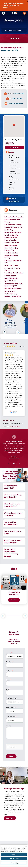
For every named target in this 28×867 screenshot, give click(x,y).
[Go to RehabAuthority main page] (14, 20)
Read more (15, 600)
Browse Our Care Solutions (13, 30)
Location (8, 653)
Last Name (9, 671)
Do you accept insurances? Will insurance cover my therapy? (11, 552)
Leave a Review (15, 426)
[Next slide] (19, 463)
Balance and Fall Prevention (13, 217)
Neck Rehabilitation (11, 253)
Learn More (9, 818)
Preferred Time (10, 717)
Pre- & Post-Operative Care (13, 273)
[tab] (13, 463)
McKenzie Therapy (10, 245)
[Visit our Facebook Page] (16, 50)
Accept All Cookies (13, 858)
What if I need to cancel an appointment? (12, 541)
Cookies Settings (14, 863)
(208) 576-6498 (17, 98)
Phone (8, 680)
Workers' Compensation (12, 296)
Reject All (14, 854)
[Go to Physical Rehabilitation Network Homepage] (16, 13)
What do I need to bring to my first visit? (12, 496)
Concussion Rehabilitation (13, 227)
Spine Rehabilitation (11, 278)
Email (7, 689)
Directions (16, 147)
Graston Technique (10, 240)
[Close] (26, 846)
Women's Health (9, 291)
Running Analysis (10, 275)
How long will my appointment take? (11, 523)
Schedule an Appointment (15, 103)
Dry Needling (8, 230)
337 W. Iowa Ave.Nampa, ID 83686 (9, 142)
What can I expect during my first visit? (13, 514)
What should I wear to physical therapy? (12, 505)
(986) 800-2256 (19, 93)
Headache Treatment (11, 243)
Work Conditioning (10, 294)
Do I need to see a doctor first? (10, 487)
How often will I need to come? (12, 532)
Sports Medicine (9, 281)
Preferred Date (10, 707)
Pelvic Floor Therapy (11, 265)
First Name (9, 662)
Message (8, 726)
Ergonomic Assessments (12, 232)
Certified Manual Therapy (13, 224)
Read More (14, 457)
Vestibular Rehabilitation (12, 288)
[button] (24, 13)
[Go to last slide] (8, 463)
